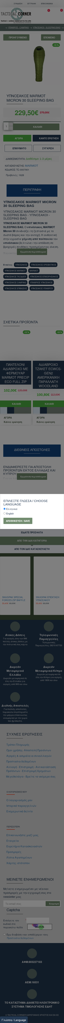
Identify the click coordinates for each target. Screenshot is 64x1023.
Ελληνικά (11, 509)
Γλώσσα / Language (14, 1020)
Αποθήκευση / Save (18, 521)
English (10, 513)
